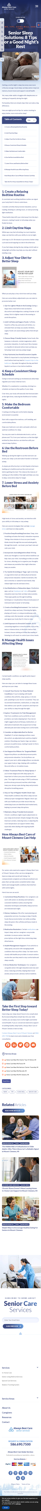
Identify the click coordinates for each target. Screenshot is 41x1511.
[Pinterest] (27, 1045)
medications (31, 929)
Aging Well (22, 27)
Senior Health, (8, 1143)
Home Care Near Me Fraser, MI (15, 1063)
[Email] (33, 1045)
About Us (6, 1408)
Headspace (17, 591)
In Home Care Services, (11, 1185)
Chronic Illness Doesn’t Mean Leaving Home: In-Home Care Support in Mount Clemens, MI (20, 1189)
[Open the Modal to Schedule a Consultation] (38, 25)
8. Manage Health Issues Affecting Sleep (16, 169)
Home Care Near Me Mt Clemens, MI (17, 1075)
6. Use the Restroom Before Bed (14, 157)
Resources (6, 1417)
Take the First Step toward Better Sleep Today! (18, 182)
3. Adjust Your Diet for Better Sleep (15, 139)
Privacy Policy (15, 1484)
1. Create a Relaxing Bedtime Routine (15, 127)
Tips (12, 27)
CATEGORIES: (6, 1088)
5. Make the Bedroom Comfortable (14, 151)
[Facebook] (8, 1045)
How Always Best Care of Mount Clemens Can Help (19, 175)
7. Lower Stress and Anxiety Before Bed (16, 163)
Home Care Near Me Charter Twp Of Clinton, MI (21, 1060)
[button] (37, 6)
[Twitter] (20, 1045)
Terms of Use (26, 1484)
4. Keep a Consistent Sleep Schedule (15, 145)
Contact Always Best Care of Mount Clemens (17, 1033)
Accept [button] (6, 1507)
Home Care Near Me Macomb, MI (16, 1071)
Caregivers (7, 1412)
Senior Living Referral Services (12, 1377)
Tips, (17, 1143)
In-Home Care (7, 1373)
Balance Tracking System (10, 1385)
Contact (6, 1422)
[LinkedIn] (14, 1045)
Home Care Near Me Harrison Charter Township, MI (22, 1067)
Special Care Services (9, 1381)
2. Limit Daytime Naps (11, 133)
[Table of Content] (34, 120)
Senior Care (33, 1092)
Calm (25, 591)
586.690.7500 (20, 1444)
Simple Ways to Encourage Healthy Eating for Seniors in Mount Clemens (20, 1229)
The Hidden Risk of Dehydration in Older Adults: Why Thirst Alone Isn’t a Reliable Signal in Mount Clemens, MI (20, 1148)
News (5, 27)
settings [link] (18, 1504)
